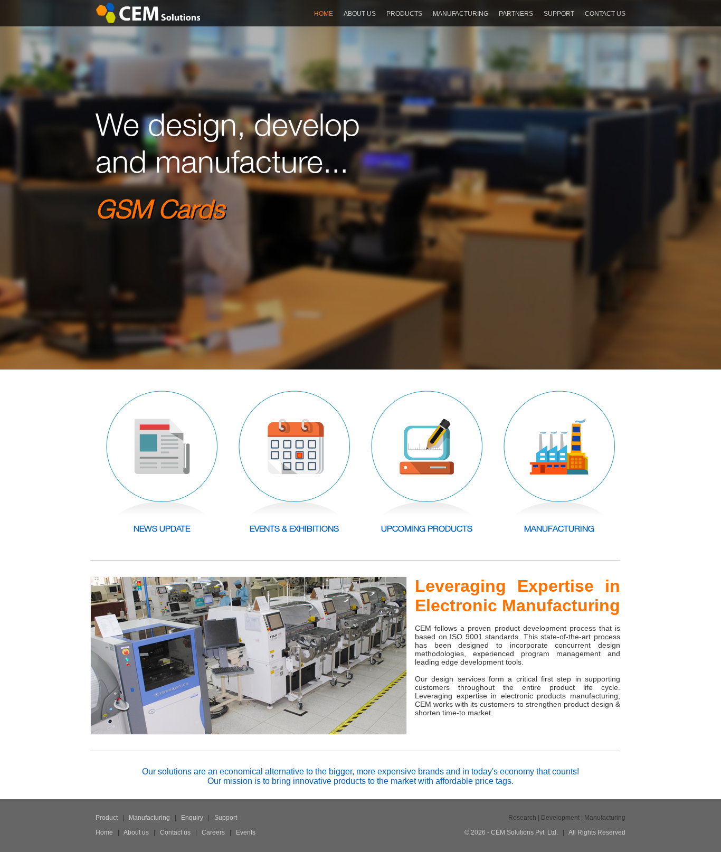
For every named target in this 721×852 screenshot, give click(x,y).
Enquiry (191, 817)
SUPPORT (559, 13)
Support (225, 817)
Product (107, 817)
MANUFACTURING (460, 13)
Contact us (175, 832)
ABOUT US (360, 13)
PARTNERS (516, 13)
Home (104, 832)
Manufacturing (148, 817)
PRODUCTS (404, 13)
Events (245, 832)
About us (136, 832)
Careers (212, 832)
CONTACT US (605, 13)
